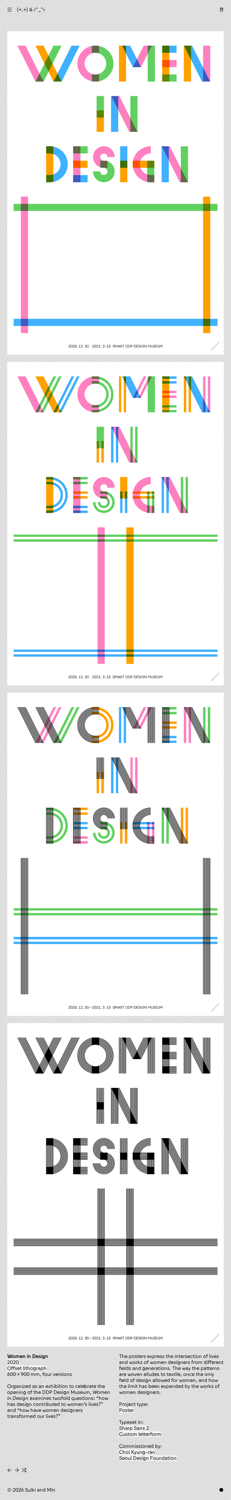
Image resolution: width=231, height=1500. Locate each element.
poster (126, 1410)
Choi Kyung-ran (137, 1452)
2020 (13, 1362)
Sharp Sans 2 (134, 1428)
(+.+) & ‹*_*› (31, 10)
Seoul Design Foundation (148, 1458)
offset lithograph (27, 1368)
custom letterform (140, 1434)
